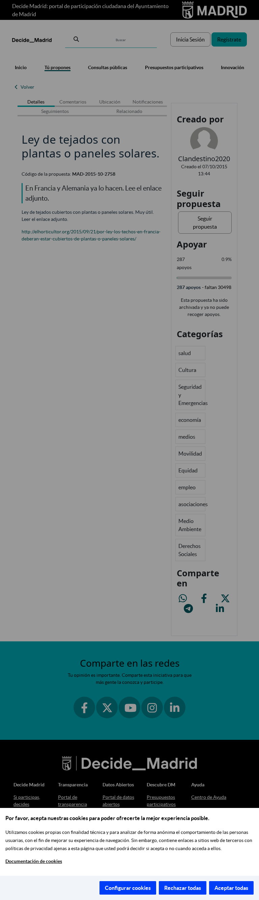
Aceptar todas (231, 888)
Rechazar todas (182, 888)
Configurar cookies (128, 888)
